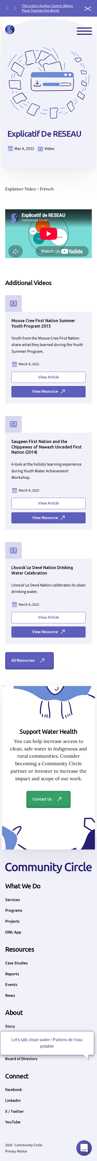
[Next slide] (15, 8)
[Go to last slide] (7, 8)
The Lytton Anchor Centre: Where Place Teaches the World (47, 8)
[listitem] (50, 8)
